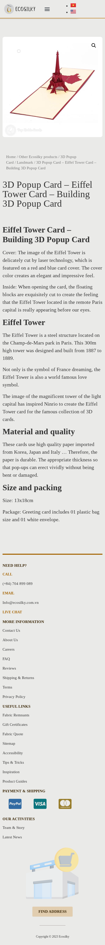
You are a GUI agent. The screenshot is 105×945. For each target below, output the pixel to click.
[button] (47, 9)
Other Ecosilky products (38, 157)
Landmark (25, 162)
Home (11, 157)
